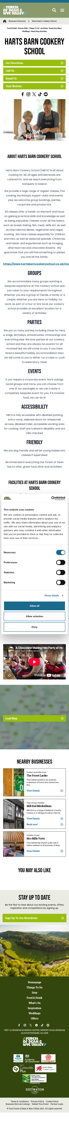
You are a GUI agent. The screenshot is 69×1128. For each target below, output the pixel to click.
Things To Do (34, 987)
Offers (34, 1018)
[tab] (29, 131)
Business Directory (17, 21)
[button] (62, 10)
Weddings (34, 1013)
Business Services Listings (18, 1104)
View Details (33, 790)
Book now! (32, 824)
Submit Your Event (40, 1104)
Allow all (34, 605)
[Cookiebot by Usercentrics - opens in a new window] (51, 498)
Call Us (10, 70)
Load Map (11, 718)
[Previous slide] (26, 133)
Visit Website (14, 86)
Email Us (11, 78)
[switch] (60, 562)
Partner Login (57, 1104)
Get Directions (14, 63)
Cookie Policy (52, 1101)
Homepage (34, 982)
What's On (35, 1003)
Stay (34, 992)
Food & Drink (34, 998)
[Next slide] (42, 133)
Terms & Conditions (20, 1101)
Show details (51, 595)
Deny (34, 627)
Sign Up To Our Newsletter (21, 918)
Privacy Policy (37, 1101)
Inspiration (34, 1008)
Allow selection (34, 616)
